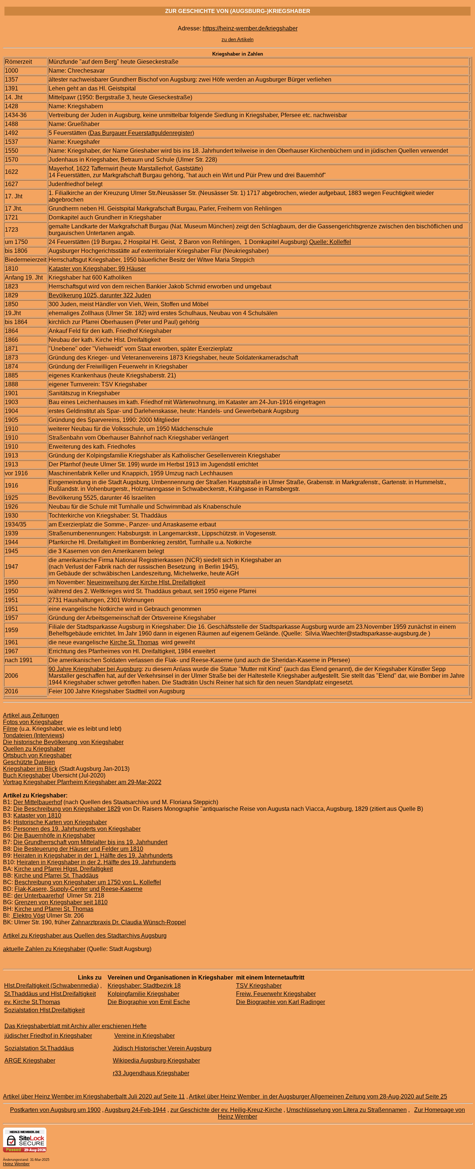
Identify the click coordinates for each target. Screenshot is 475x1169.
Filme (10, 729)
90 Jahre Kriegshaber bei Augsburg (95, 669)
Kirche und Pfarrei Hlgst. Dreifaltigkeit (63, 869)
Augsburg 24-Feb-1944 (135, 1110)
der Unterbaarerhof (39, 895)
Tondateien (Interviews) (33, 735)
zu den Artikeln (237, 39)
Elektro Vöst (28, 915)
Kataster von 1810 (37, 815)
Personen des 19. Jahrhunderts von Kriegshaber (77, 829)
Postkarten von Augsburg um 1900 (55, 1110)
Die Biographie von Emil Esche (149, 1002)
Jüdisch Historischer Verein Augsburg (162, 1048)
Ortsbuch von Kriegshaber (37, 755)
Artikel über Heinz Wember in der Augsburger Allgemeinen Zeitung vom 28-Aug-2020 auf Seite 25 (318, 1096)
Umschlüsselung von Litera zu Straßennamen (346, 1110)
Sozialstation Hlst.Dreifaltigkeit (44, 1010)
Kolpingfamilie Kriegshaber (143, 994)
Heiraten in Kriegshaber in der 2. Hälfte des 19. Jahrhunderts (96, 862)
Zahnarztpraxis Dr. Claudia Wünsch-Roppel (128, 922)
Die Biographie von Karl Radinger (280, 1002)
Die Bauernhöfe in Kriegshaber (54, 835)
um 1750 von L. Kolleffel (129, 882)
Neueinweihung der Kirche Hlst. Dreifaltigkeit (146, 582)
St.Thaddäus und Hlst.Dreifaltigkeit (50, 994)
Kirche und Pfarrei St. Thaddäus (56, 875)
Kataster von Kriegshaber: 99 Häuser (97, 268)
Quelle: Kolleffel (330, 242)
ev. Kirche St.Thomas (32, 1002)
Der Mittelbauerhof (37, 802)
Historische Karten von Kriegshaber (60, 822)
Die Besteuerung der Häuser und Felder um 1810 (78, 849)
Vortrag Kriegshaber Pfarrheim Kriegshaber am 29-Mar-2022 (82, 782)
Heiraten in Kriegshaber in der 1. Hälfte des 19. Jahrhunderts (93, 855)
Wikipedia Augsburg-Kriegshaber (156, 1060)
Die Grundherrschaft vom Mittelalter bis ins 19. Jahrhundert (90, 842)
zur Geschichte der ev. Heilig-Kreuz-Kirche (226, 1110)
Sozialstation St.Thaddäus (39, 1048)
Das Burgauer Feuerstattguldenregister (141, 133)
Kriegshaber (81, 882)
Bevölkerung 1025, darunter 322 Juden (100, 295)
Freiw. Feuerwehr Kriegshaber (276, 994)
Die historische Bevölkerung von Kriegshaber (63, 742)
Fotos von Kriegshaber (33, 722)
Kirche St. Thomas (134, 642)
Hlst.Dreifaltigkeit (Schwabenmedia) (51, 986)
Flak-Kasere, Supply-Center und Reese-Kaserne (78, 889)
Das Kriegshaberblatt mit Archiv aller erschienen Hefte (75, 1026)
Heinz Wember (16, 1164)
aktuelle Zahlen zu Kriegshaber (44, 949)
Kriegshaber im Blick (30, 769)
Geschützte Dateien (29, 762)
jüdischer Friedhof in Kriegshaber (48, 1036)
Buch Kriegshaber (26, 775)
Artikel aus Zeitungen (31, 715)
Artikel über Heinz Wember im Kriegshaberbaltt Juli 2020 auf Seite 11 (94, 1096)
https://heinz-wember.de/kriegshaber (250, 28)
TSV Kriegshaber (259, 986)
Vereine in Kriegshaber (144, 1036)
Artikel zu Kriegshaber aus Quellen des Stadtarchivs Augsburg (85, 935)
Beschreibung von (39, 882)
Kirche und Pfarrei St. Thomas (54, 909)
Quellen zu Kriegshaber (34, 749)
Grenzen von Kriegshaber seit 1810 (61, 902)
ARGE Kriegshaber (29, 1060)
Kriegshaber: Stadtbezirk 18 (144, 986)
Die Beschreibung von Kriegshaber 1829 (67, 809)
